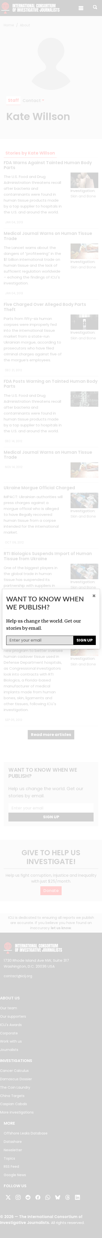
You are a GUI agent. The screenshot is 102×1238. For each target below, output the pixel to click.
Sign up (84, 640)
